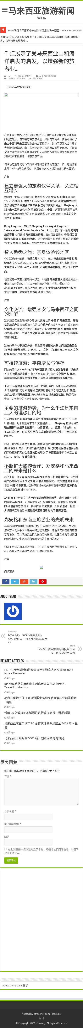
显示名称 (10, 811)
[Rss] (39, 1018)
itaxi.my (56, 1013)
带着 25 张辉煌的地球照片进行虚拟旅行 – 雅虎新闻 (37, 713)
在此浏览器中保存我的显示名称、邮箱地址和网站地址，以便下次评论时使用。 (41, 851)
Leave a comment (16, 78)
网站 (6, 836)
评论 (7, 776)
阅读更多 (9, 571)
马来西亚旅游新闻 (41, 11)
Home (6, 37)
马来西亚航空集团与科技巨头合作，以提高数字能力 (56, 650)
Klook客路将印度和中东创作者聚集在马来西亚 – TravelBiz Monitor (44, 30)
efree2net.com (42, 1013)
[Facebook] (43, 1018)
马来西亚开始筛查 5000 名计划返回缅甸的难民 (34, 738)
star (9, 76)
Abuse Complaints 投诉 (15, 985)
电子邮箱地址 (12, 824)
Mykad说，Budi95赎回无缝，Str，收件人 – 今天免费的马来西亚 (27, 637)
